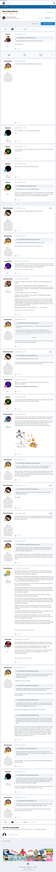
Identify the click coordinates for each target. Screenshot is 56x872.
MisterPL (8, 128)
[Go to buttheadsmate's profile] (8, 284)
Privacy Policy (22, 867)
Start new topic (35, 23)
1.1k (8, 46)
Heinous (31, 37)
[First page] (3, 29)
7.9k (9, 273)
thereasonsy (8, 61)
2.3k (9, 73)
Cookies (35, 867)
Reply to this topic (48, 23)
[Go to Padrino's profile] (8, 39)
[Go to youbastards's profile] (8, 266)
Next (25, 29)
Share (41, 17)
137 (8, 651)
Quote (19, 48)
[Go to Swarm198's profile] (8, 644)
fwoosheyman (8, 568)
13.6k (8, 290)
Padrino (8, 34)
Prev (6, 29)
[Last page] (28, 29)
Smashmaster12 (8, 414)
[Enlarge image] (26, 386)
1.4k (8, 580)
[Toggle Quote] (16, 37)
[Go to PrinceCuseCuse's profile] (3, 17)
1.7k (8, 158)
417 (8, 426)
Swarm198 (8, 639)
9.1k (8, 139)
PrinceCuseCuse (12, 17)
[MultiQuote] (16, 49)
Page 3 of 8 (33, 29)
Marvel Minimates (17, 18)
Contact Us (29, 867)
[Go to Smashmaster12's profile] (8, 419)
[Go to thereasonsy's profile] (8, 66)
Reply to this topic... (14, 834)
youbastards (8, 261)
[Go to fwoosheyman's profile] (8, 573)
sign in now (32, 829)
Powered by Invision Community (28, 870)
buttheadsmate (8, 279)
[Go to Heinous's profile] (8, 151)
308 (9, 219)
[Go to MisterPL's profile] (8, 133)
